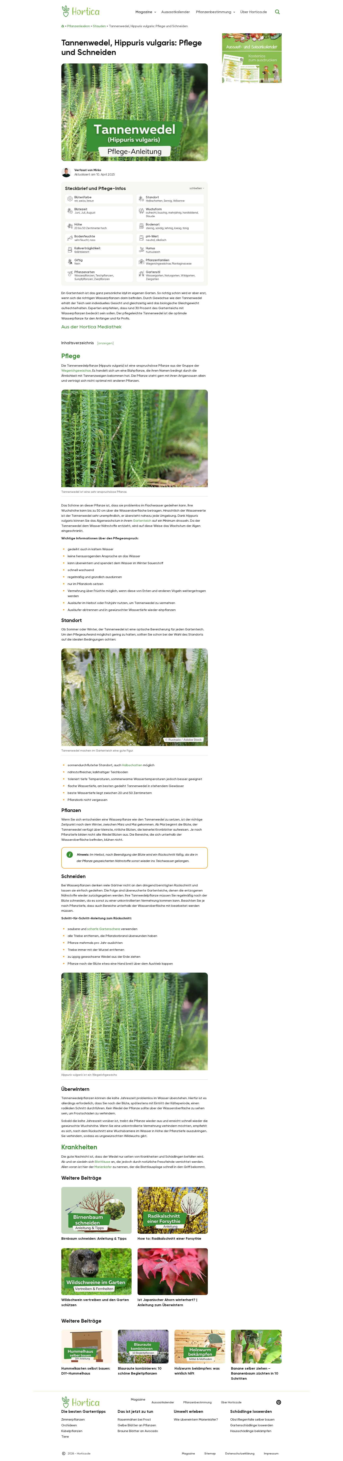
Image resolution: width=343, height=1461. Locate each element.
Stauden (99, 26)
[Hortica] (80, 11)
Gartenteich (142, 520)
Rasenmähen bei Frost (134, 1419)
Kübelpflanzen (71, 1431)
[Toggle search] (277, 12)
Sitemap (210, 1453)
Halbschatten (132, 765)
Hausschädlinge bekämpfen (250, 1431)
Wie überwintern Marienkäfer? (196, 1419)
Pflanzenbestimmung (213, 12)
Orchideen (69, 1425)
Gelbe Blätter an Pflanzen (137, 1425)
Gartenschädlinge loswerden (251, 1425)
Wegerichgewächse (76, 370)
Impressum (271, 1453)
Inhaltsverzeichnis (87, 342)
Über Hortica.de (253, 12)
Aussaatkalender (175, 12)
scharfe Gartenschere (103, 929)
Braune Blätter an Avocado (138, 1431)
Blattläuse (102, 1162)
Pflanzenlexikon (78, 26)
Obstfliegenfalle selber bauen (252, 1419)
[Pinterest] (279, 1402)
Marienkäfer (103, 1167)
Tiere (65, 1436)
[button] (155, 12)
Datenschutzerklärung (239, 1453)
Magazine (188, 1453)
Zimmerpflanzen (73, 1419)
